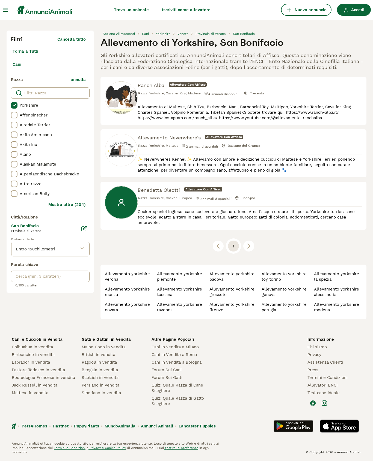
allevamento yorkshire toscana (179, 292)
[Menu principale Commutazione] (5, 9)
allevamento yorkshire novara (127, 307)
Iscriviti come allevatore (186, 9)
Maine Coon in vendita (104, 347)
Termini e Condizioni (327, 377)
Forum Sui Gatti (167, 377)
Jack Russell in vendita (34, 385)
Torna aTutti (25, 51)
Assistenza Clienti (325, 362)
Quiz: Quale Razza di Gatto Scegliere (178, 401)
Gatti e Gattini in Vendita (106, 339)
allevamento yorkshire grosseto (231, 292)
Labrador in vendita (31, 362)
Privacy (314, 354)
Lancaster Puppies (197, 426)
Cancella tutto (71, 39)
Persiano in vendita (100, 385)
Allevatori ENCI (322, 385)
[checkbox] (14, 105)
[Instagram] (324, 403)
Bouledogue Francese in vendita (43, 377)
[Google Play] (293, 426)
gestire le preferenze (181, 448)
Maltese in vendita (30, 392)
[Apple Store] (339, 426)
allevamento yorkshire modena (336, 307)
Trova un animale (131, 9)
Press (312, 369)
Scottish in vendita (100, 377)
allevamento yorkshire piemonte (179, 276)
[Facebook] (312, 403)
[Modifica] (84, 228)
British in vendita (98, 354)
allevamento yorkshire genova (284, 292)
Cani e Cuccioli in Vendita (37, 339)
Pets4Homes (34, 426)
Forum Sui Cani (167, 369)
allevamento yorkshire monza (127, 292)
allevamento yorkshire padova (231, 276)
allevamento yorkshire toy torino (284, 276)
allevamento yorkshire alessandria (336, 292)
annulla (78, 79)
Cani (17, 64)
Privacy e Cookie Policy (107, 448)
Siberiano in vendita (101, 392)
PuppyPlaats (86, 426)
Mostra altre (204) (67, 204)
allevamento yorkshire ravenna (179, 307)
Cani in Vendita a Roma (174, 354)
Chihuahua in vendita (32, 347)
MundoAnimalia (120, 426)
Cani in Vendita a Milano (175, 347)
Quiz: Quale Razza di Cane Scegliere (177, 388)
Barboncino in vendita (33, 354)
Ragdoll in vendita (99, 362)
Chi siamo (317, 347)
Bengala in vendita (100, 369)
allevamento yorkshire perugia (284, 307)
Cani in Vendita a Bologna (177, 362)
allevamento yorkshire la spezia (336, 276)
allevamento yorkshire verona (127, 276)
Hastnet (61, 426)
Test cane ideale (323, 392)
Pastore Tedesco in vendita (38, 369)
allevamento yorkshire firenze (231, 307)
